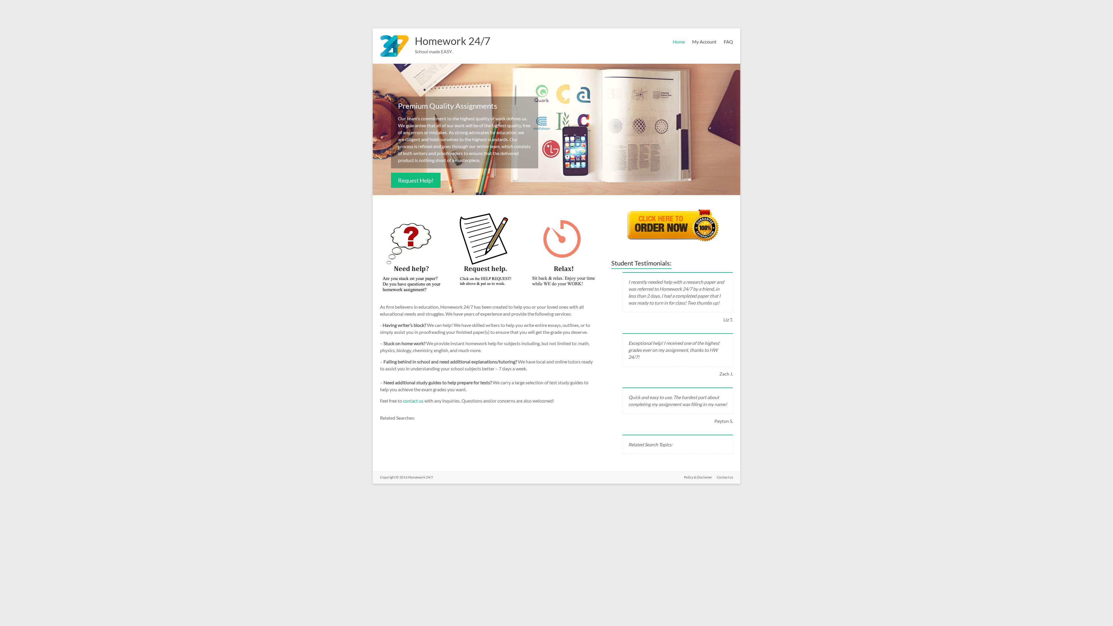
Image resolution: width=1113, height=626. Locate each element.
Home (679, 41)
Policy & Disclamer (698, 477)
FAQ (728, 41)
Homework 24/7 (452, 40)
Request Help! (416, 180)
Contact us (725, 477)
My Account (704, 41)
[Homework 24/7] (394, 35)
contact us (413, 400)
